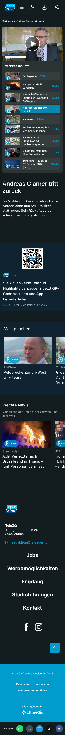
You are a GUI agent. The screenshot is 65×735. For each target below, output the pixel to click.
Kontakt (32, 608)
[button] (29, 728)
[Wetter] (44, 7)
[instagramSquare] (39, 627)
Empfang (32, 581)
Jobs (32, 555)
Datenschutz (24, 684)
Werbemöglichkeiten (32, 568)
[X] (49, 728)
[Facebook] (59, 728)
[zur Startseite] (10, 7)
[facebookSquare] (26, 627)
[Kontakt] (57, 7)
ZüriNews (7, 21)
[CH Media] (32, 711)
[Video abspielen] (32, 44)
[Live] (31, 7)
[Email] (39, 728)
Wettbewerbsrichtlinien (32, 690)
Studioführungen (32, 595)
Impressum (42, 684)
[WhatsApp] (19, 728)
